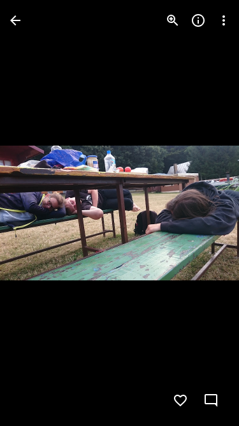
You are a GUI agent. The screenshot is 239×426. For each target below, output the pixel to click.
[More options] (223, 20)
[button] (36, 213)
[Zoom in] (172, 20)
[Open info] (198, 20)
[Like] (180, 400)
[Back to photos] (15, 20)
